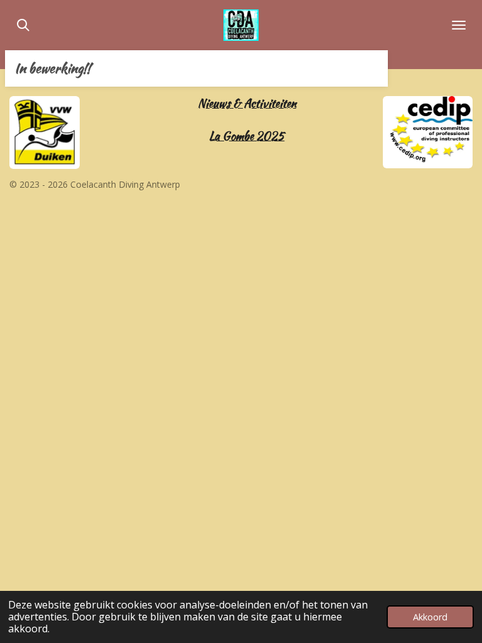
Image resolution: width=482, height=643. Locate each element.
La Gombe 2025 (246, 135)
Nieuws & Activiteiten (247, 103)
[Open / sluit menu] (459, 25)
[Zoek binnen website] (23, 25)
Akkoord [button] (430, 617)
